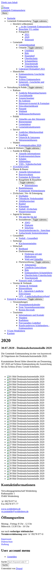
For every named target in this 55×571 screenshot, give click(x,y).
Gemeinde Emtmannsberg (13, 10)
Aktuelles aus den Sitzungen (32, 119)
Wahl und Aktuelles (34, 259)
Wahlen (16, 142)
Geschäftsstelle (26, 95)
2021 (27, 34)
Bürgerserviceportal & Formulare (34, 103)
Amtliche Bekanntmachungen (32, 93)
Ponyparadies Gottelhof (30, 323)
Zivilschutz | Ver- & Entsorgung (27, 193)
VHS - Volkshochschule (30, 164)
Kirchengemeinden (27, 243)
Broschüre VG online (29, 29)
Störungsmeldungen (28, 140)
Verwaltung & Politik (17, 87)
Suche (4, 562)
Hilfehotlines (25, 161)
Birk (27, 53)
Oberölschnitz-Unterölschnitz (38, 275)
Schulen (22, 159)
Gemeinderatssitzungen (29, 127)
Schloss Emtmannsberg (29, 79)
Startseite (11, 18)
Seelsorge (17, 241)
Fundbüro (23, 135)
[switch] (2, 5)
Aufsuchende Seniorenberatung (33, 233)
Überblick (29, 50)
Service (16, 129)
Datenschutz (7, 541)
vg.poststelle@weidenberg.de (14, 511)
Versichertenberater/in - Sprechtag (34, 230)
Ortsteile (23, 47)
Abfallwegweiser (27, 201)
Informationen (31, 185)
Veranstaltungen (20, 302)
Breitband (23, 248)
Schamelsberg (31, 61)
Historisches (18, 71)
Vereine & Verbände (22, 283)
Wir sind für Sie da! (28, 217)
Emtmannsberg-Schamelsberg (38, 272)
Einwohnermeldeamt (28, 106)
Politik (16, 116)
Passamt (22, 108)
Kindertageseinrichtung (29, 156)
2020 (27, 37)
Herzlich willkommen (23, 24)
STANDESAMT (21, 166)
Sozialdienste (25, 219)
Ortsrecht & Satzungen (29, 137)
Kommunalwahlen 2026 (30, 145)
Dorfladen (23, 196)
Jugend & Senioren (22, 214)
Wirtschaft (17, 246)
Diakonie (29, 225)
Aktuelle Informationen (29, 153)
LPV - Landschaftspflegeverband (34, 296)
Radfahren (23, 320)
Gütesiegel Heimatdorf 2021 (32, 69)
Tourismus (18, 312)
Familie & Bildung (21, 151)
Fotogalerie (24, 32)
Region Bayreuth (27, 310)
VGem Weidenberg (16, 331)
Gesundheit (18, 235)
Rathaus (16, 90)
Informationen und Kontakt (31, 315)
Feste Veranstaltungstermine (32, 307)
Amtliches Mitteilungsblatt (31, 132)
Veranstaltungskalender (29, 304)
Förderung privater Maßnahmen (33, 255)
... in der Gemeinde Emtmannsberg (35, 26)
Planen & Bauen (20, 169)
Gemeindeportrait (27, 45)
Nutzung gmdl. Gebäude (30, 280)
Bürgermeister (25, 121)
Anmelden (12, 556)
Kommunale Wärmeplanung (32, 190)
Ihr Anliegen (24, 101)
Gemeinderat (25, 124)
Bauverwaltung (26, 174)
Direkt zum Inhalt (9, 2)
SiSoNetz (29, 228)
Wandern (23, 317)
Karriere (11, 333)
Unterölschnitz (31, 66)
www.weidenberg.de (11, 509)
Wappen (22, 77)
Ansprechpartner (26, 98)
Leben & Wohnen (15, 148)
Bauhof (22, 204)
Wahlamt (23, 111)
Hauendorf (30, 56)
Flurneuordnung (26, 262)
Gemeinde (17, 42)
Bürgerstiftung (25, 288)
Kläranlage (24, 206)
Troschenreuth (31, 63)
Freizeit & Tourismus (17, 299)
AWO (27, 222)
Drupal (19, 568)
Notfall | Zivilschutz (28, 209)
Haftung (5, 544)
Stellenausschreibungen (29, 114)
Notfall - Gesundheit (28, 238)
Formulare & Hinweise (29, 177)
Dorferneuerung (26, 251)
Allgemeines (30, 265)
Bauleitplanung (26, 188)
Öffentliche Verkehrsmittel (31, 198)
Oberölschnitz (31, 58)
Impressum (6, 539)
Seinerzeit (29, 39)
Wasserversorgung (27, 211)
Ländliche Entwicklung (35, 267)
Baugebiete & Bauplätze (30, 180)
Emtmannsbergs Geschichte (31, 74)
